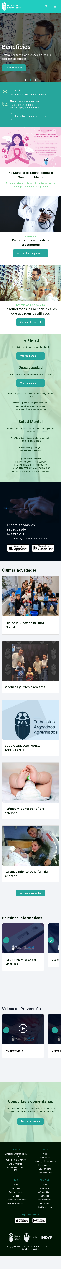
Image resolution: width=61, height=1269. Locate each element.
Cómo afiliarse (45, 1192)
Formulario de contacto (28, 116)
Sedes (16, 1196)
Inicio (45, 1154)
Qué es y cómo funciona (45, 1161)
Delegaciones (44, 1199)
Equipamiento (45, 1169)
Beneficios (45, 1203)
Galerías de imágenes (16, 1199)
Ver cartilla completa (28, 253)
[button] (25, 80)
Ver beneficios (28, 322)
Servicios (45, 1196)
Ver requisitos (13, 64)
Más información (30, 1121)
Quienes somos (16, 1192)
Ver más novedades (30, 893)
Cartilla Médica (45, 1207)
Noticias (16, 1188)
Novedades (45, 1157)
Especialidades (45, 1172)
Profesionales (44, 1165)
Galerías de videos (16, 1203)
